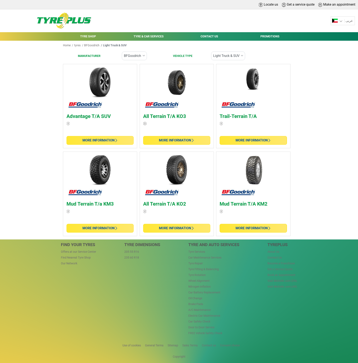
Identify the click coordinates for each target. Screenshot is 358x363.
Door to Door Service (201, 327)
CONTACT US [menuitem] (209, 36)
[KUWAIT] (337, 21)
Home (67, 45)
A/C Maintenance (199, 309)
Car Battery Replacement (204, 292)
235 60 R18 (131, 257)
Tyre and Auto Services (213, 245)
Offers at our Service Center (78, 251)
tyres (77, 45)
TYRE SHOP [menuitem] (88, 36)
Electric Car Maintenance (204, 315)
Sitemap (173, 345)
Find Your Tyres (78, 245)
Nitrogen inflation (199, 286)
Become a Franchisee (281, 263)
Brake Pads (195, 304)
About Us (273, 251)
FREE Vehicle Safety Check (205, 333)
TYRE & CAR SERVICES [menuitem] (149, 36)
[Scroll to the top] (347, 338)
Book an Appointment (281, 275)
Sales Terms (190, 345)
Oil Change (195, 298)
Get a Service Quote (280, 269)
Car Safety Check (199, 321)
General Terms (154, 345)
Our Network (69, 263)
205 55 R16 (131, 251)
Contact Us (274, 257)
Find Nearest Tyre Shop (76, 257)
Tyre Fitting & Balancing (203, 269)
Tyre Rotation (197, 275)
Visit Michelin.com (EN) (282, 280)
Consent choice (230, 345)
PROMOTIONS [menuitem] (269, 36)
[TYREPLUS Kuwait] (63, 20)
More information (98, 140)
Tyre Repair (195, 263)
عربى (349, 21)
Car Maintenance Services (204, 257)
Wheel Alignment (199, 280)
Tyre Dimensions (142, 245)
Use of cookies (131, 345)
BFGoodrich (91, 45)
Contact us (209, 345)
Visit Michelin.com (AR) (282, 286)
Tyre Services (196, 251)
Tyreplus (277, 245)
